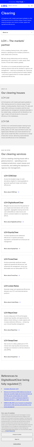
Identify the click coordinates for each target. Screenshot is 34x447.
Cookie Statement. (10, 431)
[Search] (28, 5)
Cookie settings (17, 444)
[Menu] (31, 5)
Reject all (17, 439)
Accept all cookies (17, 434)
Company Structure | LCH (11, 389)
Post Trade (19, 2)
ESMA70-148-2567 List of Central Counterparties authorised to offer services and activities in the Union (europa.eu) (18, 405)
